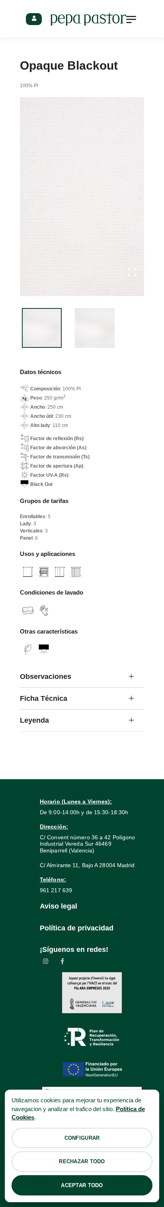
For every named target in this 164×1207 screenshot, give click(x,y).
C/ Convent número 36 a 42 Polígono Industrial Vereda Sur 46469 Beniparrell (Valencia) (87, 844)
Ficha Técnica (43, 698)
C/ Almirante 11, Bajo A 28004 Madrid (87, 865)
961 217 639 (56, 890)
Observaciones (45, 677)
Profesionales (34, 19)
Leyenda (34, 720)
